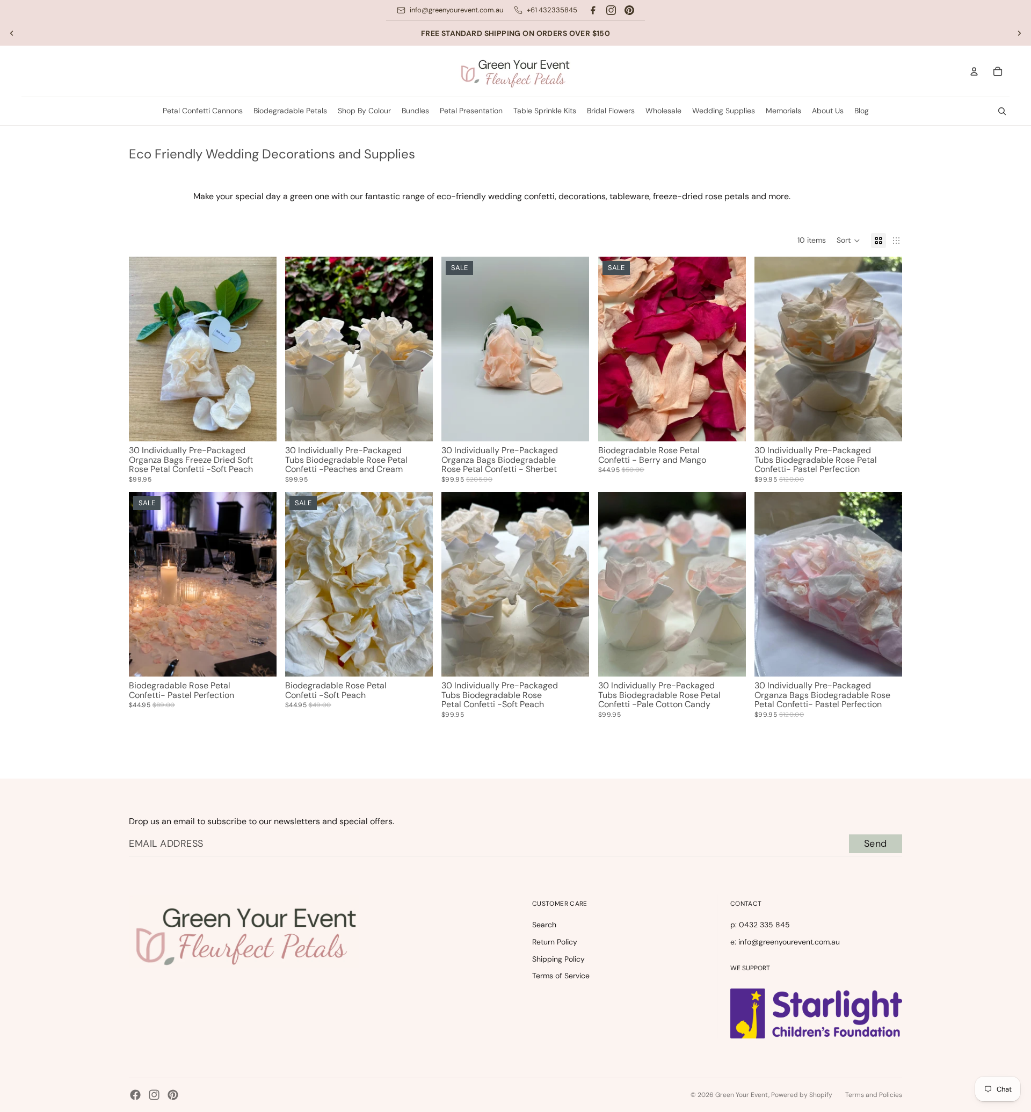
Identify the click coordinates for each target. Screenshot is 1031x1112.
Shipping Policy (558, 959)
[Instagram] (611, 10)
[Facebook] (593, 10)
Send (875, 843)
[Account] (974, 71)
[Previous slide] (12, 33)
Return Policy (554, 942)
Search (544, 924)
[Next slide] (1019, 33)
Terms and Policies (873, 1095)
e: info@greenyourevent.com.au (785, 942)
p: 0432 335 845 (760, 924)
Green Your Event (741, 1095)
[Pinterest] (629, 10)
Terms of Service (561, 975)
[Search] (1002, 111)
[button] (848, 240)
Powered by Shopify (801, 1095)
